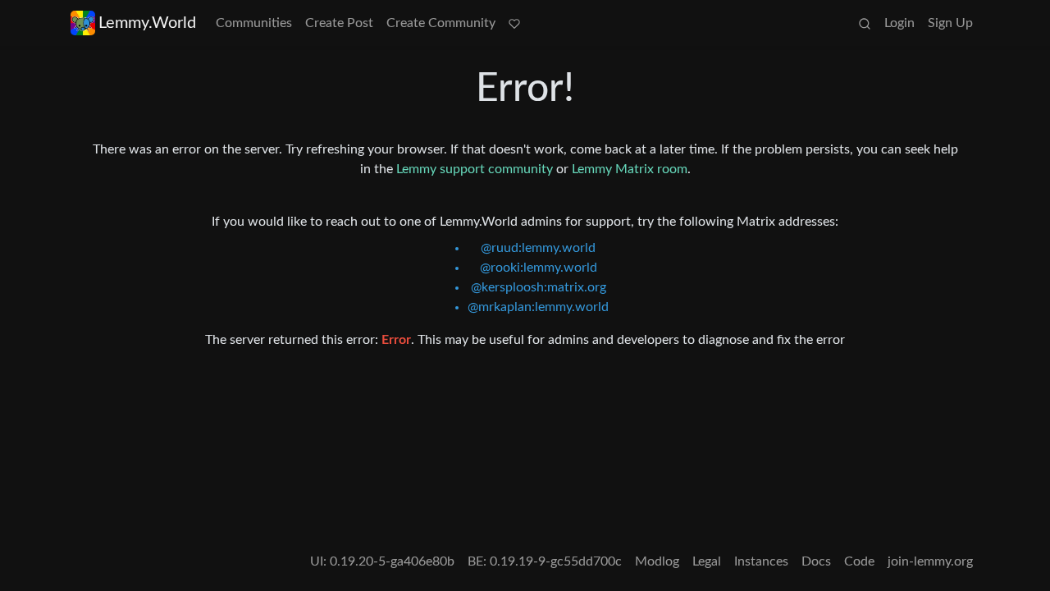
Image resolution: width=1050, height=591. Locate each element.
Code (859, 561)
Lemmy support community (474, 169)
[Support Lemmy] (514, 23)
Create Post (339, 23)
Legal (706, 561)
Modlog (657, 561)
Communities (254, 23)
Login (899, 23)
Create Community (440, 23)
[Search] (864, 23)
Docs (816, 561)
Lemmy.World (147, 23)
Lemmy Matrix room (629, 169)
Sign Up (950, 23)
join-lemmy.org (930, 561)
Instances (761, 561)
